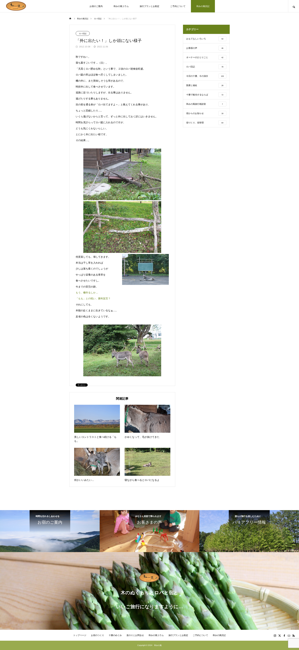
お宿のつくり (97, 635)
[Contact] (288, 635)
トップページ (79, 635)
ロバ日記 (82, 33)
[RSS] (293, 635)
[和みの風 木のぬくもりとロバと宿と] (16, 6)
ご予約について (177, 6)
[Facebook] (284, 635)
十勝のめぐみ (115, 635)
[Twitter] (279, 635)
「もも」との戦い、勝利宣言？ (93, 298)
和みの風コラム (121, 6)
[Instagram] (274, 635)
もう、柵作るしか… (87, 292)
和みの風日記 (202, 6)
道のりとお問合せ (135, 635)
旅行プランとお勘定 (149, 6)
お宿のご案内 (96, 6)
